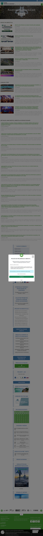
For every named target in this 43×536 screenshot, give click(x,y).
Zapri (21, 280)
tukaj (22, 268)
